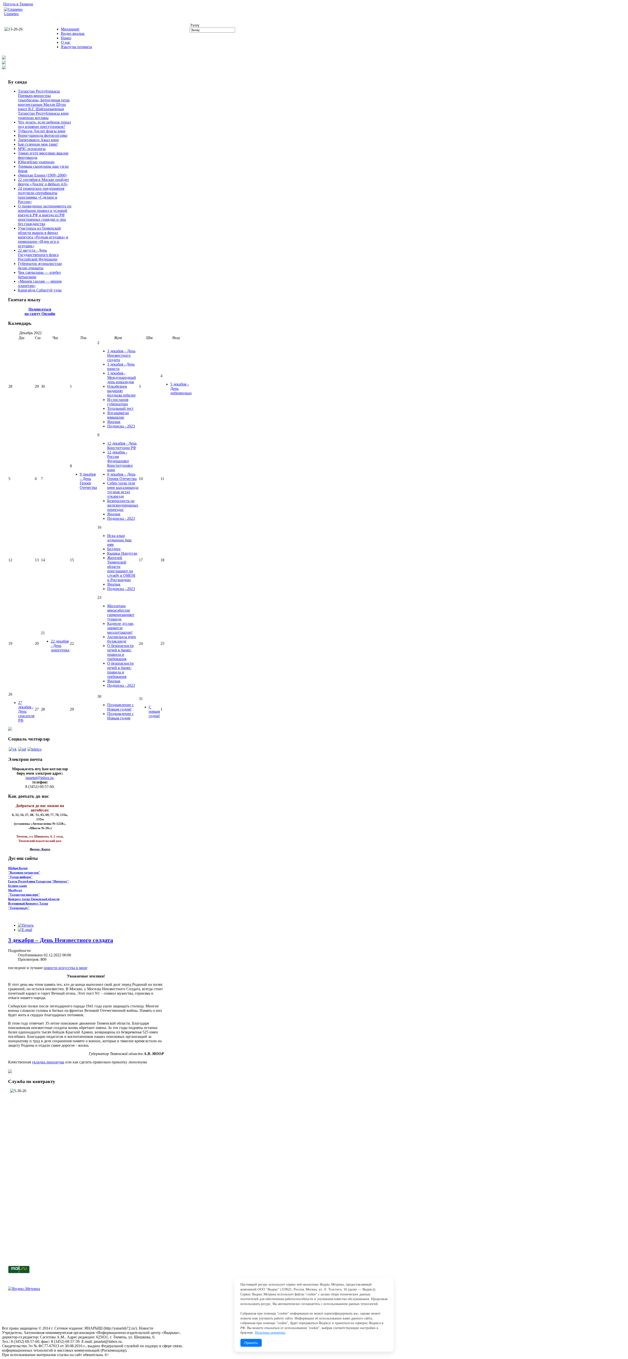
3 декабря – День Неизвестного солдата (121, 355)
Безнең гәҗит (17, 886)
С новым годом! (154, 711)
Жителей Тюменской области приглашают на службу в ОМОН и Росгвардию (121, 569)
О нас (65, 42)
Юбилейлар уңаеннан (36, 162)
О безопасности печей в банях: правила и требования (120, 652)
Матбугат (15, 890)
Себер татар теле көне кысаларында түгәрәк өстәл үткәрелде (122, 489)
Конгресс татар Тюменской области (33, 899)
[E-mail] (25, 930)
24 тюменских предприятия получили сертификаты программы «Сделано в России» (41, 195)
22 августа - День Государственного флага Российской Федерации (38, 254)
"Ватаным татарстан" (24, 872)
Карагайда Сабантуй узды (40, 290)
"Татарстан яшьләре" (24, 894)
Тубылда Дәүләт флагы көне (41, 131)
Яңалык (113, 422)
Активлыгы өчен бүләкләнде (121, 639)
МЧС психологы (32, 149)
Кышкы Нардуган (122, 553)
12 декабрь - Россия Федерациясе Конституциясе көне (120, 461)
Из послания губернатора (117, 402)
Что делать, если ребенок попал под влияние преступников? (44, 124)
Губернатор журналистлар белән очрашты (40, 265)
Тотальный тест (120, 408)
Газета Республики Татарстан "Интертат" (38, 881)
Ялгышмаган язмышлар (118, 415)
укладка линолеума (48, 1062)
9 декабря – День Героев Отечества (88, 481)
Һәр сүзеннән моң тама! (38, 144)
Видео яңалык (73, 33)
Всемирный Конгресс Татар (28, 903)
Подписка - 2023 (121, 426)
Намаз (66, 38)
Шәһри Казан (17, 868)
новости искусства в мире (65, 968)
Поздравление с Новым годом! (120, 707)
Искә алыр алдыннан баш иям (119, 540)
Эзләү (194, 25)
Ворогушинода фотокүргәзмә (42, 135)
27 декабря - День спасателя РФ (26, 711)
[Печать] (26, 925)
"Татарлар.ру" (19, 908)
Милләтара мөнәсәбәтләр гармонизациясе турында (120, 612)
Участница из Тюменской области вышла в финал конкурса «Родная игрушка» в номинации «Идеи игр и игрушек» (43, 237)
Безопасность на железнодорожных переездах (122, 505)
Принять (251, 1343)
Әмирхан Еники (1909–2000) (42, 175)
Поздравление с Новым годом (120, 716)
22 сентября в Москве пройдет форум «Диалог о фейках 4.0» (43, 182)
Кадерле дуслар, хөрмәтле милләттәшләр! (120, 627)
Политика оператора (270, 1332)
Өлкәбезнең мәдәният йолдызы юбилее (121, 390)
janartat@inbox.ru (39, 778)
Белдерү (114, 549)
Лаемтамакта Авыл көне (38, 140)
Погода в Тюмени (18, 4)
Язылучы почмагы (76, 47)
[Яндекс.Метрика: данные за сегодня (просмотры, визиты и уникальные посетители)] (24, 1289)
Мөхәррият (70, 29)
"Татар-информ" (20, 877)
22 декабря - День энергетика (60, 645)
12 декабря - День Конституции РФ (122, 445)
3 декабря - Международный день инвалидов (121, 377)
